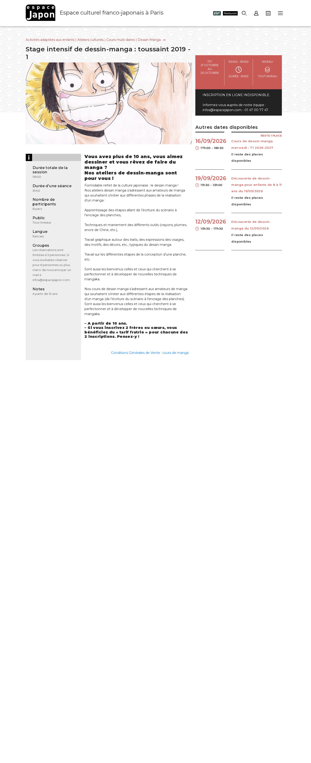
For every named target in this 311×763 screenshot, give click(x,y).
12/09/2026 (209, 224)
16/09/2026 (209, 143)
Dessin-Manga (149, 40)
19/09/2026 (209, 181)
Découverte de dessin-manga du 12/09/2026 (250, 225)
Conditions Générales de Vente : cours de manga (150, 353)
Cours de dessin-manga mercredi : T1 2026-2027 (252, 144)
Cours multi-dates (121, 40)
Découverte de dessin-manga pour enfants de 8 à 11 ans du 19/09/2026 (256, 184)
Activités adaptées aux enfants (50, 40)
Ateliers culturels (90, 40)
